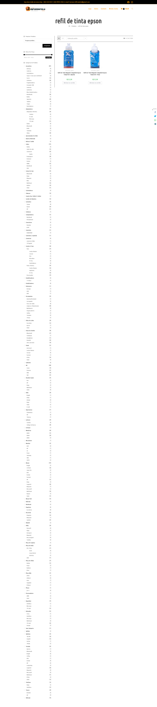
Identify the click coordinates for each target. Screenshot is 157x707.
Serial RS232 (32, 553)
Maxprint (29, 178)
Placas (27, 587)
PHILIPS (28, 522)
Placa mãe (28, 573)
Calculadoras (30, 73)
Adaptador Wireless (32, 111)
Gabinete (28, 362)
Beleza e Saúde (30, 141)
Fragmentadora (31, 82)
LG (27, 450)
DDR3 (28, 433)
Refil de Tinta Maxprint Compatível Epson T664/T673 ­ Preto (95, 73)
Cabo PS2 (29, 470)
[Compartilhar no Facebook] (155, 112)
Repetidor (28, 601)
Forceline (29, 323)
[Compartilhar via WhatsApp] (155, 120)
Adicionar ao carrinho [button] (69, 82)
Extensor (29, 158)
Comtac (31, 114)
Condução (29, 335)
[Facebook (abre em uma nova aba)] (128, 2)
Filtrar (49, 57)
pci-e (28, 590)
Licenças (28, 427)
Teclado (28, 646)
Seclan (28, 641)
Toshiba (29, 540)
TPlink (28, 643)
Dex (30, 256)
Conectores (29, 222)
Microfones (29, 440)
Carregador (30, 301)
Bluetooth (29, 126)
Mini (28, 180)
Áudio (28, 123)
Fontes (28, 161)
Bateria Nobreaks (30, 138)
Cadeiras (29, 71)
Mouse (27, 463)
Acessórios (29, 66)
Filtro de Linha (30, 320)
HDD (28, 372)
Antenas (29, 68)
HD (26, 365)
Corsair (31, 253)
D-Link (31, 116)
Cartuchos (67, 70)
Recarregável (30, 537)
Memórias (28, 430)
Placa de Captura (30, 542)
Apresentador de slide (32, 135)
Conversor (29, 151)
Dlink (28, 397)
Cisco (28, 613)
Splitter (28, 631)
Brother (29, 692)
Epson (72, 70)
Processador (30, 275)
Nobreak (28, 501)
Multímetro (30, 308)
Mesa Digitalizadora (32, 92)
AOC (28, 446)
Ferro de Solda (30, 303)
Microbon (31, 258)
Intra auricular (30, 342)
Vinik (28, 187)
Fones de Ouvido (30, 330)
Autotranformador (31, 299)
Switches (28, 634)
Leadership (29, 665)
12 (126, 38)
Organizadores (30, 310)
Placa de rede (30, 545)
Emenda (29, 225)
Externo (29, 370)
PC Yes (31, 260)
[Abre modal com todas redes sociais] (155, 124)
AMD (28, 596)
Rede (28, 128)
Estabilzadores (30, 283)
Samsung (29, 455)
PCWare (29, 585)
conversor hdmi (31, 241)
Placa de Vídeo (30, 560)
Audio (31, 154)
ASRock (29, 578)
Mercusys (31, 119)
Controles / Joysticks (31, 235)
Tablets (29, 101)
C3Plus (28, 656)
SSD (28, 375)
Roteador (28, 611)
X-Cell (28, 407)
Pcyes (28, 453)
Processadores (29, 593)
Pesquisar (47, 45)
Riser (28, 570)
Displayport (30, 156)
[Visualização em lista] (62, 38)
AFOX (28, 575)
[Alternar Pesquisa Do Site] (132, 8)
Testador (29, 315)
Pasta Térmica (30, 265)
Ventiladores (30, 106)
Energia (29, 288)
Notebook (29, 165)
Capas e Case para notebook (34, 75)
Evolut (28, 474)
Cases (28, 368)
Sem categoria (30, 628)
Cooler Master (33, 251)
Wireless (31, 555)
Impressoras (29, 409)
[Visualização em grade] (58, 38)
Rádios (28, 185)
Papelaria (28, 507)
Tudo (131, 38)
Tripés (28, 104)
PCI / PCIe (29, 548)
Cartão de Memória (31, 199)
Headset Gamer (30, 377)
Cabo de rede (30, 149)
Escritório (29, 510)
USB (28, 291)
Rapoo (28, 493)
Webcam (28, 697)
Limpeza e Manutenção (33, 306)
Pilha (27, 525)
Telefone (28, 682)
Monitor (28, 443)
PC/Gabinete (30, 219)
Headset (29, 340)
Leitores (28, 420)
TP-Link (31, 121)
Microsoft (29, 489)
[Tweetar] (155, 116)
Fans (28, 248)
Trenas (28, 317)
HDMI (28, 163)
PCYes (28, 357)
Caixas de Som (30, 171)
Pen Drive (28, 512)
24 (128, 38)
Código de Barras (31, 425)
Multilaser (29, 183)
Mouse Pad (29, 498)
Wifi (28, 293)
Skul (28, 457)
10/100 (28, 636)
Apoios (28, 649)
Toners (28, 690)
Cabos (27, 144)
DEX (28, 472)
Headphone (30, 338)
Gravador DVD (30, 85)
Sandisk (29, 520)
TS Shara (29, 280)
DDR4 (28, 435)
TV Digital (29, 243)
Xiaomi (28, 625)
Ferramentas (29, 296)
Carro (28, 78)
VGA (28, 168)
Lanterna (29, 87)
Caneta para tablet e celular (33, 196)
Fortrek (29, 355)
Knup (28, 176)
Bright (28, 395)
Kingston (29, 515)
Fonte (27, 345)
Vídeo (28, 133)
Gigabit (29, 639)
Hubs (27, 392)
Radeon (29, 568)
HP (27, 209)
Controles (28, 230)
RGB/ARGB (29, 232)
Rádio (28, 96)
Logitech (29, 484)
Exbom (28, 400)
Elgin (28, 530)
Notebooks (29, 94)
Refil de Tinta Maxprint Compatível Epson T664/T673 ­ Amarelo (69, 73)
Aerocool (29, 348)
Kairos (28, 325)
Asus (28, 580)
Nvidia (28, 563)
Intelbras (29, 603)
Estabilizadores (30, 278)
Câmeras (28, 193)
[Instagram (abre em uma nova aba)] (131, 2)
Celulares (29, 80)
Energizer (29, 533)
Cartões (29, 422)
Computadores (30, 214)
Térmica (29, 417)
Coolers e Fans (30, 246)
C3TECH (29, 467)
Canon (28, 204)
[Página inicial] (69, 26)
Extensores (29, 286)
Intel (28, 598)
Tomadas (29, 130)
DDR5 (28, 437)
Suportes (29, 99)
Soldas (28, 313)
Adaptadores (29, 109)
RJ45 (28, 227)
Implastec (31, 270)
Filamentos (29, 412)
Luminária (29, 89)
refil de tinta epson (83, 26)
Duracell (29, 528)
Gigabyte (29, 582)
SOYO (28, 460)
